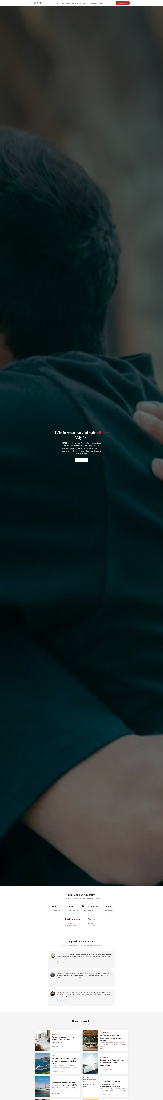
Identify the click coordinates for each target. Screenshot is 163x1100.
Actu (62, 3)
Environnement (92, 3)
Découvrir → (81, 460)
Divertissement (76, 3)
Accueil (57, 3)
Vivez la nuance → (122, 3)
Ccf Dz (37, 3)
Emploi (84, 3)
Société (101, 3)
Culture (68, 3)
